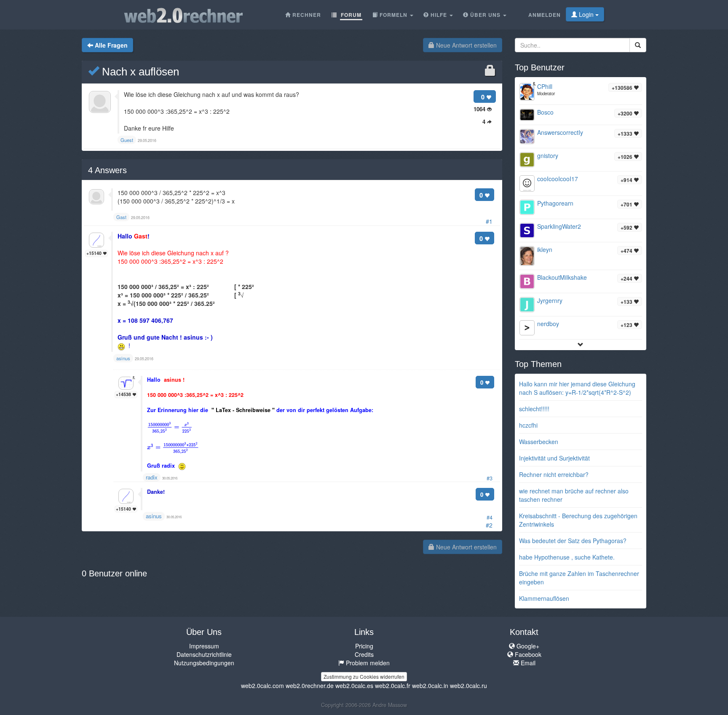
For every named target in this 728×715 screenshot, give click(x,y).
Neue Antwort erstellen (465, 45)
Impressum (204, 646)
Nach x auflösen (139, 71)
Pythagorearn (555, 203)
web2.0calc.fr (392, 685)
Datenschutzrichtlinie (204, 654)
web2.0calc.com (262, 685)
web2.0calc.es (354, 685)
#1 (489, 221)
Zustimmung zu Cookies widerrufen (364, 676)
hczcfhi (528, 425)
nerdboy (548, 323)
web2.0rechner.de (310, 685)
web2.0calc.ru (468, 685)
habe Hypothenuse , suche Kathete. (567, 557)
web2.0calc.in (430, 685)
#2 (489, 525)
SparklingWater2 (559, 226)
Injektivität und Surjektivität (554, 458)
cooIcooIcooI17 (557, 178)
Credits (364, 654)
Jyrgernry (549, 300)
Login (586, 14)
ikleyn (544, 249)
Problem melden (367, 663)
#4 (489, 517)
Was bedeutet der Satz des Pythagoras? (572, 540)
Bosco (545, 112)
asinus (154, 516)
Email (527, 663)
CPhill (544, 86)
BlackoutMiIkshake (562, 277)
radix (152, 477)
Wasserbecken (538, 441)
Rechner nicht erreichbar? (554, 474)
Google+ (527, 646)
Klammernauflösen (544, 598)
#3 (489, 478)
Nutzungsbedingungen (204, 663)
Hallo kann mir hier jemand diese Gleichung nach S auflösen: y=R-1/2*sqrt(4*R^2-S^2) (577, 388)
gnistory (547, 155)
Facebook (527, 654)
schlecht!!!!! (534, 408)
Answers (107, 170)
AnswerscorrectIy (560, 132)
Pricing (364, 646)
